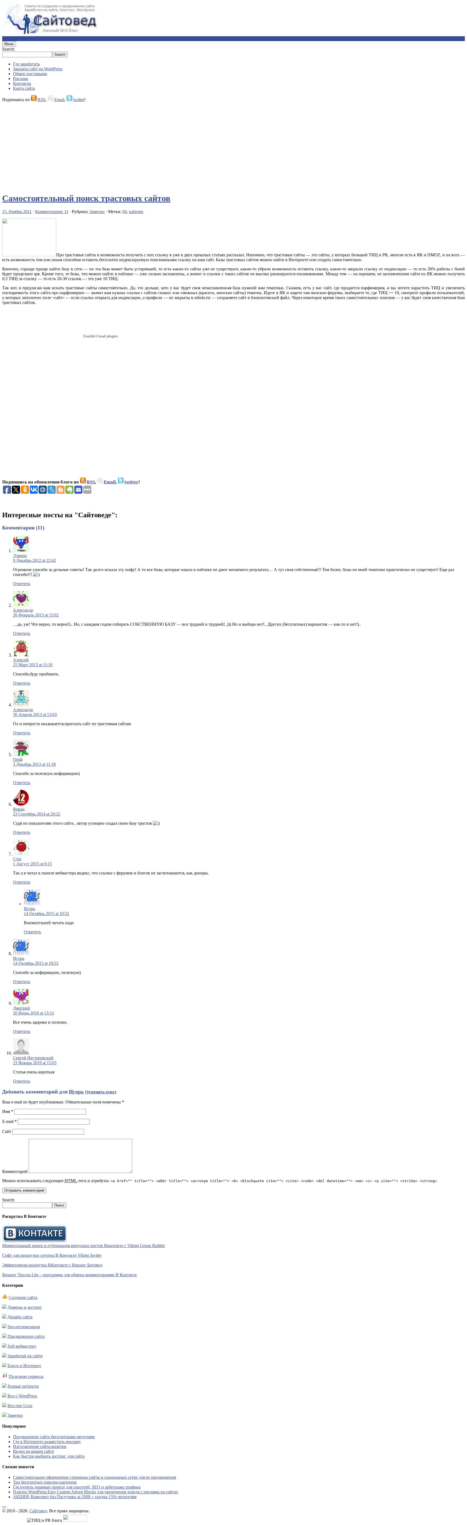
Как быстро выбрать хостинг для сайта (49, 1456)
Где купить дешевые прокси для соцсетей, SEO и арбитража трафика (77, 1487)
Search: (8, 49)
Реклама (20, 78)
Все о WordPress (22, 1396)
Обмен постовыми (30, 73)
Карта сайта (24, 88)
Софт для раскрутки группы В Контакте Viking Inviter (51, 1255)
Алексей (21, 660)
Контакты (22, 83)
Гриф (17, 759)
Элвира (20, 555)
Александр (23, 610)
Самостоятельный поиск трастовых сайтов (86, 198)
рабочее (136, 211)
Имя (7, 1111)
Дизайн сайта (20, 1317)
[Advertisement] (164, 145)
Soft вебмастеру (22, 1346)
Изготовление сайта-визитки (39, 1446)
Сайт (6, 1131)
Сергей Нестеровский (33, 1058)
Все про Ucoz (20, 1405)
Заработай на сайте (25, 1356)
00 (124, 211)
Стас (17, 859)
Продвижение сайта (26, 1336)
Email (59, 99)
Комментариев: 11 (51, 211)
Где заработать (26, 64)
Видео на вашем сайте (33, 1451)
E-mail (9, 1121)
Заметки (97, 211)
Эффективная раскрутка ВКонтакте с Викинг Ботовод (52, 1265)
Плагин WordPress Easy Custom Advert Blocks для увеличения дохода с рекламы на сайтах (95, 1492)
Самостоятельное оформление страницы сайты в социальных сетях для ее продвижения (94, 1477)
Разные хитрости (23, 1386)
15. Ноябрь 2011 (17, 211)
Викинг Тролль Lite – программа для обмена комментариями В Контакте (69, 1274)
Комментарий (15, 1171)
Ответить (21, 583)
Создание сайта (23, 1297)
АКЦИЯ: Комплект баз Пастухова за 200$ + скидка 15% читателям (74, 1496)
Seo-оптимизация (24, 1326)
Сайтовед (38, 1511)
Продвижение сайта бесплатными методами (54, 1436)
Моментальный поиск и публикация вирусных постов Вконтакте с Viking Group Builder (83, 1245)
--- (4, 1506)
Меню (9, 44)
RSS (41, 99)
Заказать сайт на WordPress (37, 69)
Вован (19, 809)
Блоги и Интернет (24, 1365)
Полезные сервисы (26, 1376)
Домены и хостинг (25, 1307)
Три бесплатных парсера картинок (45, 1482)
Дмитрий (21, 1008)
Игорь (29, 908)
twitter (78, 99)
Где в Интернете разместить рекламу (47, 1441)
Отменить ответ (100, 1092)
